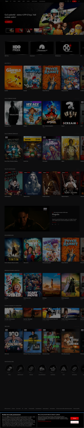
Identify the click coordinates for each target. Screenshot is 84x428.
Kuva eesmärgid (75, 422)
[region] (42, 420)
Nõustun (74, 418)
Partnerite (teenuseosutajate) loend (44, 421)
